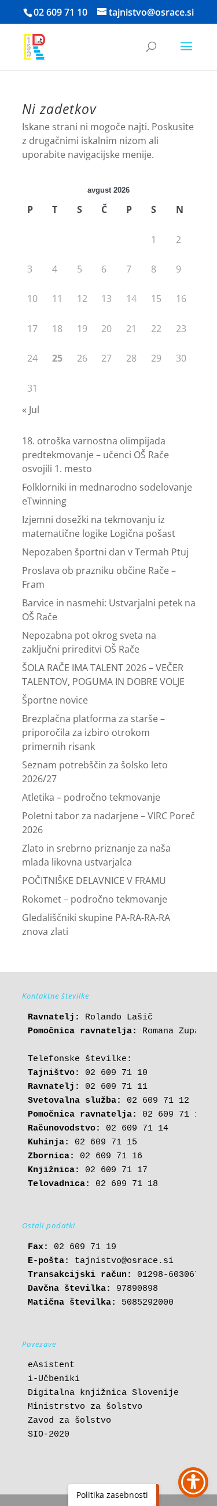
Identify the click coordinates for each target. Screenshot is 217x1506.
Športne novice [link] (55, 700)
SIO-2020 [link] (48, 1434)
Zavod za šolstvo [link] (69, 1421)
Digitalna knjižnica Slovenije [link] (103, 1393)
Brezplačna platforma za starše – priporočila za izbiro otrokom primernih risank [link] (93, 732)
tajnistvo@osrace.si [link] (124, 1261)
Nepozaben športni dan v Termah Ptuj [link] (105, 552)
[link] (35, 46)
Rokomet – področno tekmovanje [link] (94, 899)
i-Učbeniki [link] (54, 1379)
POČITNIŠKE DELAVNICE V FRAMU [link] (94, 880)
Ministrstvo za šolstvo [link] (85, 1407)
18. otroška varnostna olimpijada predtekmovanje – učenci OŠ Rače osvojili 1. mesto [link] (95, 455)
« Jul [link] (30, 409)
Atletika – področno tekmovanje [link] (91, 797)
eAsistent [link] (51, 1365)
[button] (186, 54)
